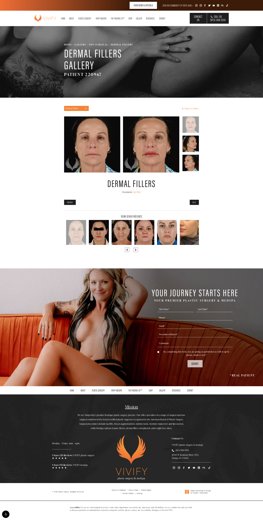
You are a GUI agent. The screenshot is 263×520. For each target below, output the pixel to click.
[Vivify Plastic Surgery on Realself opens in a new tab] (222, 5)
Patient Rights (146, 490)
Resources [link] (150, 18)
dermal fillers (132, 428)
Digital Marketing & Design (201, 492)
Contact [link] (162, 18)
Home (68, 44)
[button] (5, 514)
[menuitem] (196, 5)
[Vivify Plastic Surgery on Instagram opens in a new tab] (196, 5)
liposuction (178, 423)
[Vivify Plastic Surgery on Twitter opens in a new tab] (209, 5)
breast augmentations (124, 423)
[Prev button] (127, 250)
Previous (70, 202)
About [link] (71, 18)
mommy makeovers (158, 423)
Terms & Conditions (119, 490)
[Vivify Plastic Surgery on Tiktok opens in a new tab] (226, 5)
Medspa (100, 428)
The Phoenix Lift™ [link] (118, 18)
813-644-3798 (166, 510)
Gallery (80, 44)
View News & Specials (143, 5)
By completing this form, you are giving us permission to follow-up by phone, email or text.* (196, 353)
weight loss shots (163, 428)
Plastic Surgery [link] (84, 18)
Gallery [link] (139, 18)
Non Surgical (98, 44)
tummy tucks (142, 423)
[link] (74, 456)
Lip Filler (137, 192)
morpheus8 (144, 428)
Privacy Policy (134, 490)
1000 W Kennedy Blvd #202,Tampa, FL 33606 (185, 456)
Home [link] (63, 18)
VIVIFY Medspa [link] (101, 18)
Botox (122, 428)
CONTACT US (198, 18)
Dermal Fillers (122, 44)
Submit (195, 363)
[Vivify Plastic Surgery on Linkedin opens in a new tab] (218, 5)
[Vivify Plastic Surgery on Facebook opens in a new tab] (205, 5)
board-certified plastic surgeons (118, 419)
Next (194, 202)
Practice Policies (128, 493)
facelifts (109, 423)
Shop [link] (130, 18)
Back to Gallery (191, 108)
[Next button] (136, 250)
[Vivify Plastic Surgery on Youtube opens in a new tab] (213, 5)
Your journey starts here (195, 294)
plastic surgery (120, 415)
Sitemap (139, 493)
